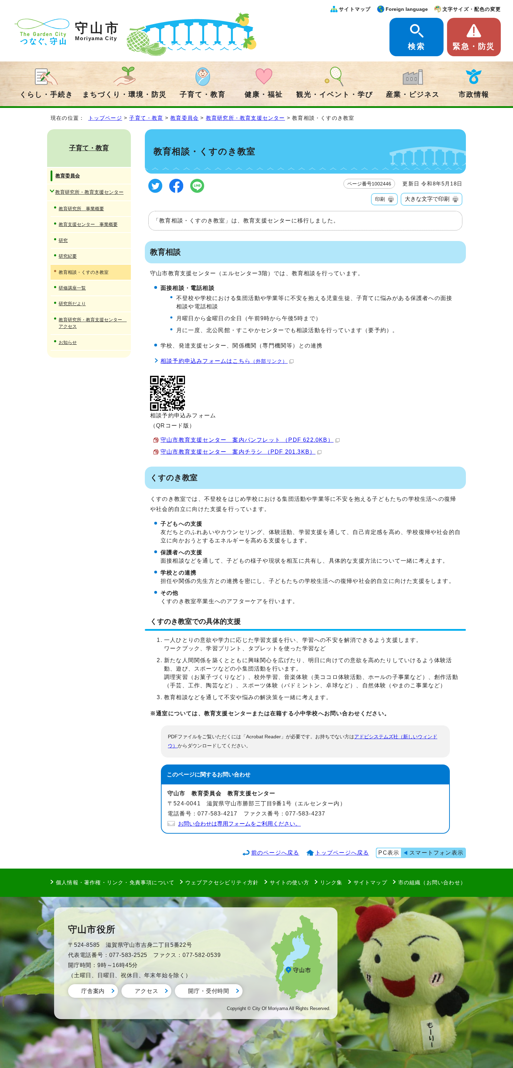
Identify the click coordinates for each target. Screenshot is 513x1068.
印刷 (380, 199)
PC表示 (388, 853)
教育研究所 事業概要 (81, 208)
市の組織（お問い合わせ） (432, 882)
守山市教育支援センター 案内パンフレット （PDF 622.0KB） (247, 440)
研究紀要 (68, 256)
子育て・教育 (203, 94)
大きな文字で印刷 (427, 199)
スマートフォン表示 (436, 853)
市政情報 (474, 94)
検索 (416, 46)
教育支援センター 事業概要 (88, 224)
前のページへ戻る (275, 853)
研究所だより (72, 303)
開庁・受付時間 (208, 991)
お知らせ (68, 342)
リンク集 (331, 882)
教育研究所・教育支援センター (245, 118)
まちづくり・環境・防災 (124, 94)
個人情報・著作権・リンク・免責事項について (115, 882)
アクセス (146, 991)
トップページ (105, 118)
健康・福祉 (264, 94)
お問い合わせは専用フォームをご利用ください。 (239, 824)
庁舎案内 (93, 991)
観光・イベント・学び (334, 94)
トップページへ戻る (342, 853)
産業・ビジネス (413, 94)
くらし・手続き (46, 94)
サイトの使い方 (289, 882)
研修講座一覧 (72, 288)
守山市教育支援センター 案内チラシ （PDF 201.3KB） (238, 452)
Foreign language (407, 9)
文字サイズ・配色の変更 (472, 9)
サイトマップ (355, 9)
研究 (63, 240)
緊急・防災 (474, 46)
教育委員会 (184, 118)
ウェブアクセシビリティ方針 (222, 882)
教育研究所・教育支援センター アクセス (93, 323)
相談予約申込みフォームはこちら (224, 361)
